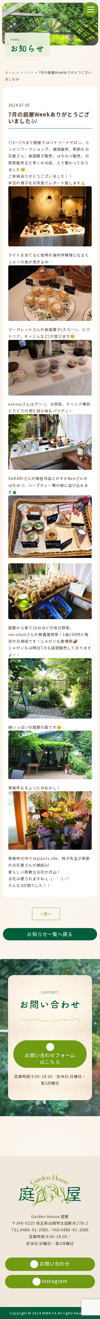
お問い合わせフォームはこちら (50, 1058)
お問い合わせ (54, 1263)
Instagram (54, 1280)
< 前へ (46, 913)
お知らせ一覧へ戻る (50, 933)
